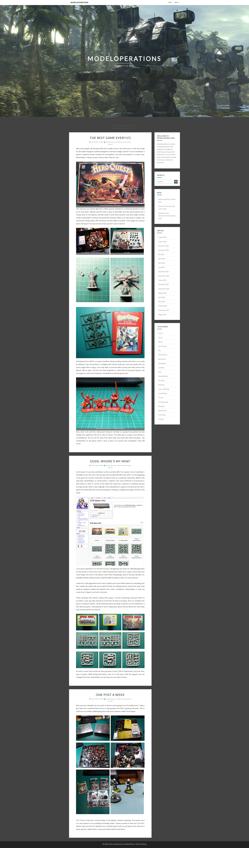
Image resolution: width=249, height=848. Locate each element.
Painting (161, 385)
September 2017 (163, 310)
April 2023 (161, 259)
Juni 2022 (161, 267)
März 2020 (161, 302)
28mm (160, 342)
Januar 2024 (162, 242)
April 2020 (161, 297)
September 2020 (163, 289)
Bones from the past (165, 206)
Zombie (161, 419)
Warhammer (162, 410)
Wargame (161, 406)
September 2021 (163, 276)
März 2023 (161, 263)
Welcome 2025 (163, 199)
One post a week (110, 694)
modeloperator (111, 142)
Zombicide (161, 415)
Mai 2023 (161, 254)
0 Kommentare (125, 142)
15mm (160, 333)
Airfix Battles (162, 355)
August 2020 (162, 293)
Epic (159, 372)
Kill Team (161, 380)
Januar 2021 (162, 280)
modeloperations (79, 2)
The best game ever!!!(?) (110, 138)
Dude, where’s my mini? (110, 461)
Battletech (162, 359)
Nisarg (143, 844)
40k (159, 350)
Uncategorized (163, 402)
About (176, 2)
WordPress (130, 844)
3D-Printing (162, 346)
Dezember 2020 (163, 284)
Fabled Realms (163, 376)
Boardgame (162, 363)
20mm (160, 338)
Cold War (161, 368)
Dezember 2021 (163, 272)
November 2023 (163, 250)
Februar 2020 (162, 306)
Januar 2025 (162, 237)
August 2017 (162, 314)
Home (170, 2)
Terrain (160, 398)
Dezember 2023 (163, 246)
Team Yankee (162, 393)
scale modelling (163, 389)
